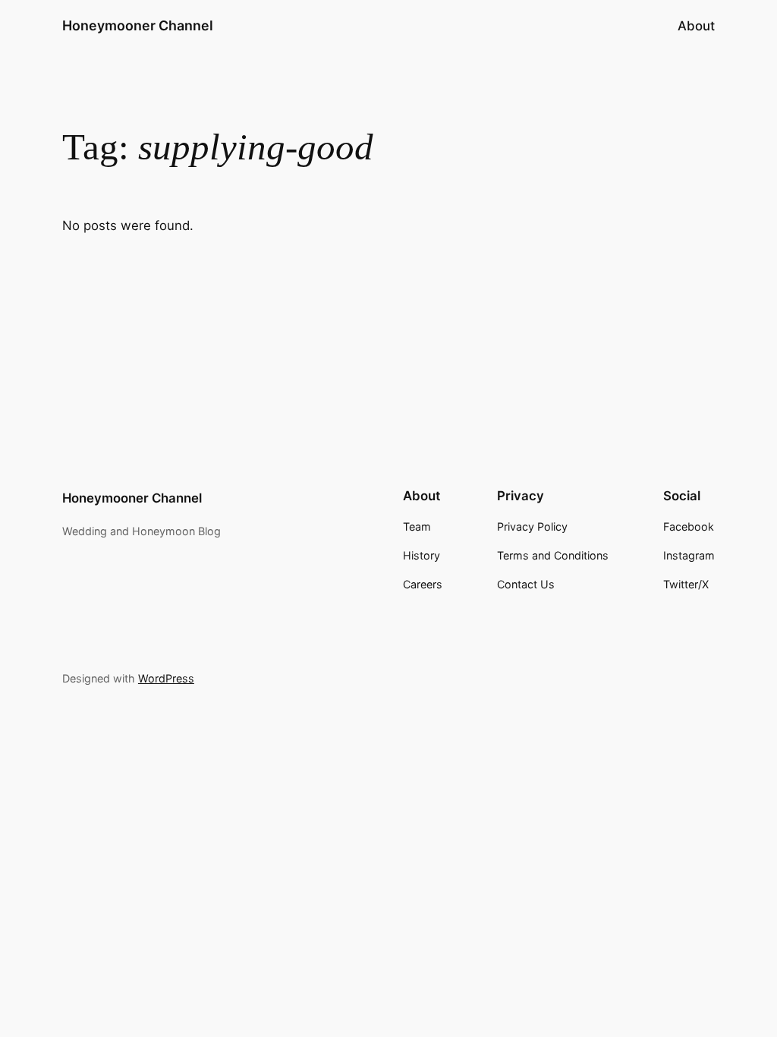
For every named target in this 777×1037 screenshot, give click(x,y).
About (696, 25)
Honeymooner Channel (137, 25)
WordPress (166, 678)
